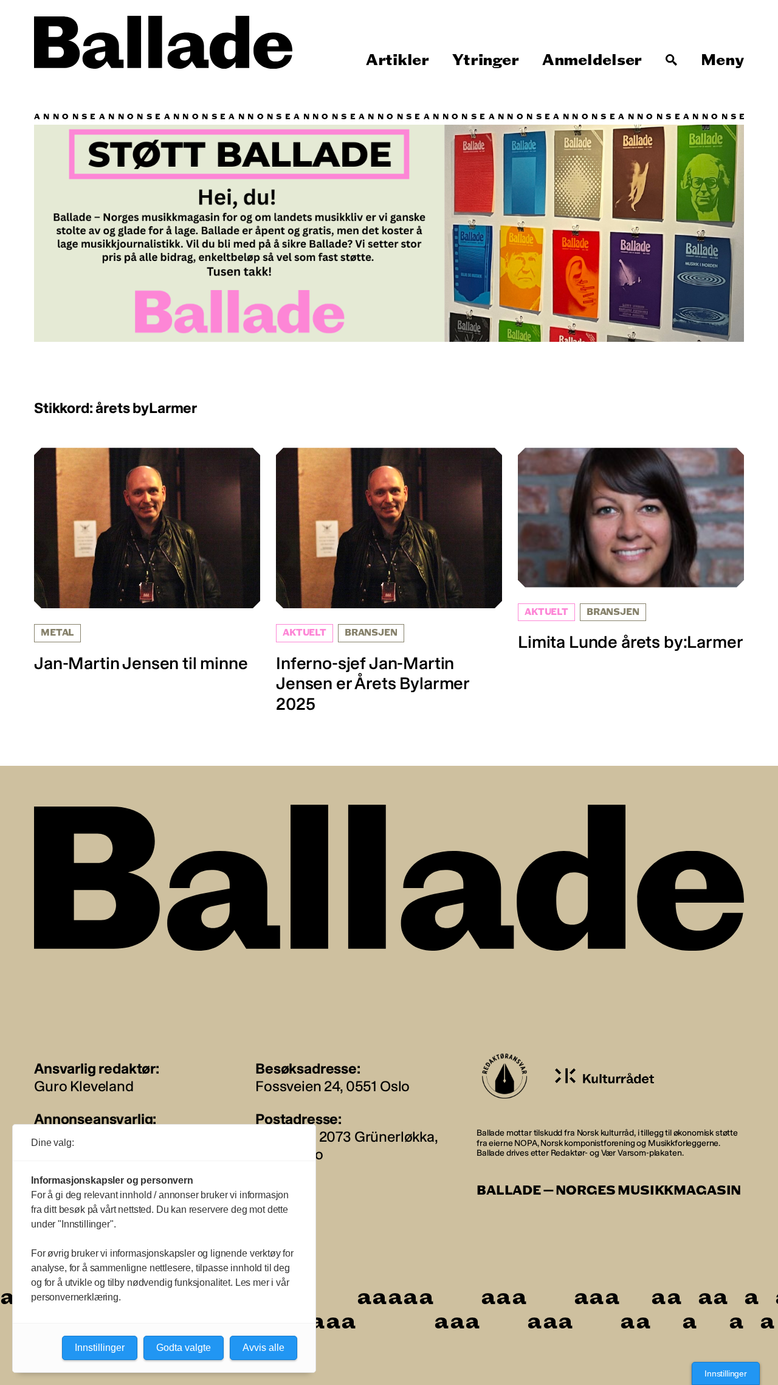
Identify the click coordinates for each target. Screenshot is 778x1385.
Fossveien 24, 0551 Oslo (332, 1086)
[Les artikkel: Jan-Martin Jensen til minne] (147, 560)
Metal (57, 633)
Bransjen (371, 633)
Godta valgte (183, 1347)
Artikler (397, 60)
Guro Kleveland (84, 1086)
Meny (722, 60)
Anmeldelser (592, 60)
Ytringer (485, 60)
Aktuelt (304, 633)
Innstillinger (725, 1373)
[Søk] (672, 60)
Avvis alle (263, 1347)
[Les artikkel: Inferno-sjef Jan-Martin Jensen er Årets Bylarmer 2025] (389, 581)
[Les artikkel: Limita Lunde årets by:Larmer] (631, 550)
